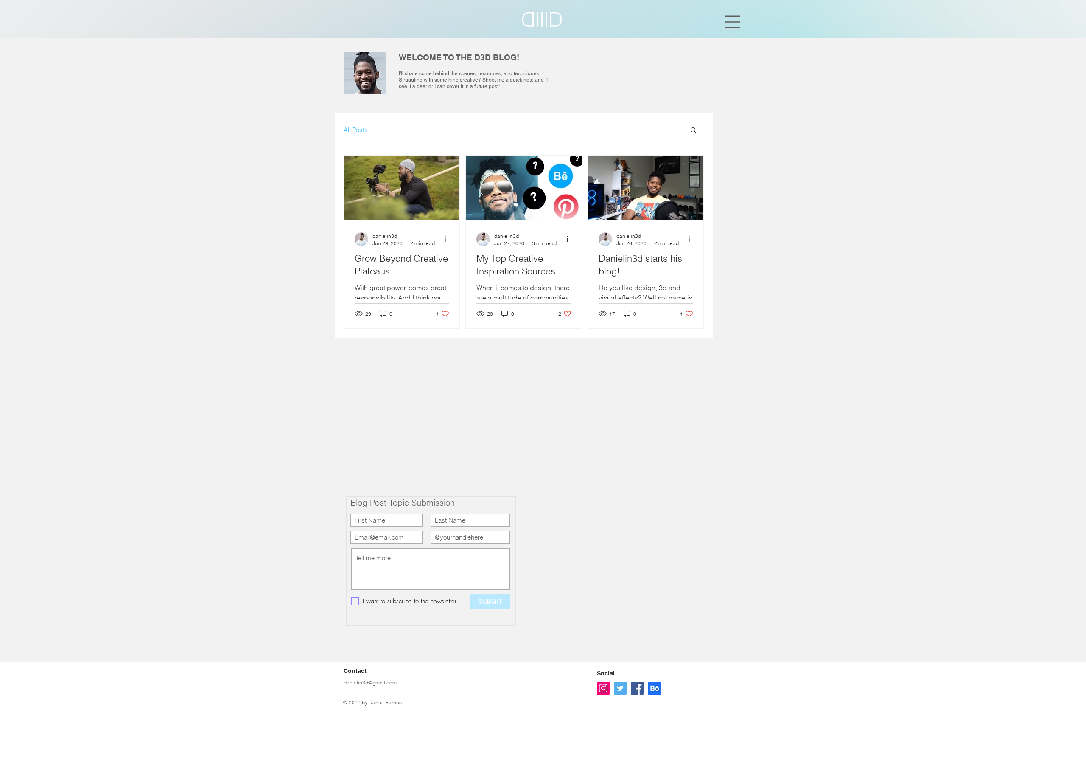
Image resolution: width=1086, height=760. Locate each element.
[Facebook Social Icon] (637, 688)
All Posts (356, 130)
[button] (732, 21)
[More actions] (448, 239)
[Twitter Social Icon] (620, 688)
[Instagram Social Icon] (603, 688)
